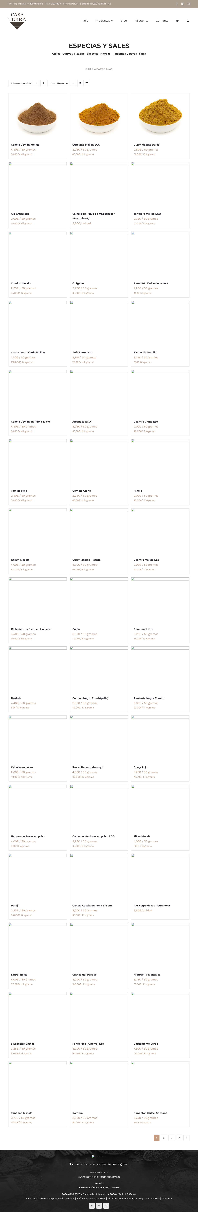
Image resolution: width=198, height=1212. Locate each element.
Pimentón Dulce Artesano (150, 1113)
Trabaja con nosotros (148, 1198)
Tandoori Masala (21, 1113)
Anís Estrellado (82, 352)
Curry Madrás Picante (86, 559)
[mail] (106, 1206)
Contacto (166, 1198)
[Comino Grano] (99, 462)
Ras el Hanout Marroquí (87, 767)
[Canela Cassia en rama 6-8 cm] (99, 877)
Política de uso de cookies (90, 1198)
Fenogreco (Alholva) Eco (88, 1043)
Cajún (76, 629)
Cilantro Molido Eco (146, 559)
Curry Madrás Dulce (146, 144)
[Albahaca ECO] (99, 393)
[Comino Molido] (38, 255)
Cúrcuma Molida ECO (86, 144)
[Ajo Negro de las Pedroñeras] (160, 877)
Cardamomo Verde (146, 1043)
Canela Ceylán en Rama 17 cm (30, 421)
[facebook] (92, 1206)
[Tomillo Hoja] (38, 462)
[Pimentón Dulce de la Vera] (160, 255)
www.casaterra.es (88, 1176)
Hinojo (138, 490)
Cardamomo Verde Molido (28, 352)
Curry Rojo (140, 767)
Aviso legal (32, 1198)
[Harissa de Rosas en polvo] (38, 808)
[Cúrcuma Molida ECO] (99, 116)
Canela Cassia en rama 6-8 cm (92, 905)
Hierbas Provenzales (147, 974)
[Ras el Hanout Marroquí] (99, 739)
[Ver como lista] (87, 83)
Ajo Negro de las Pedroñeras (152, 905)
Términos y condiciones (120, 1198)
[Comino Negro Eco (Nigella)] (99, 669)
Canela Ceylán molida (25, 144)
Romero (77, 1113)
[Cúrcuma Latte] (160, 600)
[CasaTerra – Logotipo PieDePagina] (99, 1156)
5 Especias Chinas (22, 1043)
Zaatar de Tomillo (145, 352)
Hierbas (105, 53)
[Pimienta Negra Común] (160, 669)
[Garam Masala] (38, 531)
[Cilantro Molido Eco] (160, 531)
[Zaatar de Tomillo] (160, 324)
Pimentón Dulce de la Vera (151, 283)
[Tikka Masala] (160, 808)
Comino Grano (81, 490)
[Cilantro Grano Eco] (160, 393)
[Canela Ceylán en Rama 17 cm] (38, 393)
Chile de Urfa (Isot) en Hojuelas (31, 629)
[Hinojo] (160, 462)
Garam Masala (20, 559)
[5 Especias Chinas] (38, 1015)
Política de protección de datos (57, 1198)
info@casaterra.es (110, 1176)
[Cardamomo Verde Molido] (38, 324)
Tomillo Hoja (19, 490)
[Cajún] (99, 600)
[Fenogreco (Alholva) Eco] (99, 1015)
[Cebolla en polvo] (38, 739)
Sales (142, 53)
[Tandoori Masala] (38, 1084)
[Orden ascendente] (43, 83)
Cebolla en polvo (22, 767)
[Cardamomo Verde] (160, 1015)
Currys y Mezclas (73, 53)
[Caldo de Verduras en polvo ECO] (99, 808)
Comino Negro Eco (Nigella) (90, 698)
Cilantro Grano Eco (146, 421)
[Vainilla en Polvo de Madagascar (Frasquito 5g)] (99, 185)
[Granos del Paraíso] (99, 946)
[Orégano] (99, 255)
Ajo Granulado (20, 213)
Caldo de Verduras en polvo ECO (93, 836)
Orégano (78, 283)
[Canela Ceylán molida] (38, 116)
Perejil (15, 905)
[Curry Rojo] (160, 739)
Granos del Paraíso (84, 974)
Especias (92, 53)
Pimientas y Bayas (125, 53)
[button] (188, 20)
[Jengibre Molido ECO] (160, 185)
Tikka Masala (142, 836)
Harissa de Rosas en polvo (28, 836)
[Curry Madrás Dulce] (160, 116)
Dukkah (16, 698)
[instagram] (99, 1206)
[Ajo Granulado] (38, 185)
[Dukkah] (38, 669)
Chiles (56, 53)
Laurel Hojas (19, 974)
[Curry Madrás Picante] (99, 531)
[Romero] (99, 1084)
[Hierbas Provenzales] (160, 946)
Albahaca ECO (81, 421)
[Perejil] (38, 877)
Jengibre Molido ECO (147, 213)
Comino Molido (20, 283)
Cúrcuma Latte (143, 629)
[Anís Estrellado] (99, 324)
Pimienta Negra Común (149, 698)
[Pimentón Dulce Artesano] (160, 1084)
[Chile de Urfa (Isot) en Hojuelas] (38, 600)
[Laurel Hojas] (38, 946)
